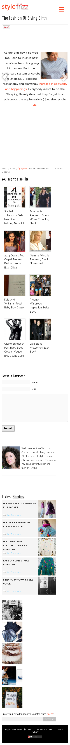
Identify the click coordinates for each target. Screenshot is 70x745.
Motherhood (43, 168)
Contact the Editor (36, 729)
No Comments (14, 515)
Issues (32, 168)
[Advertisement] (35, 41)
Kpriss (50, 714)
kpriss (24, 168)
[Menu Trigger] (62, 9)
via (34, 104)
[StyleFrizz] (15, 11)
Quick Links (56, 168)
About (52, 729)
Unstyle (6, 172)
